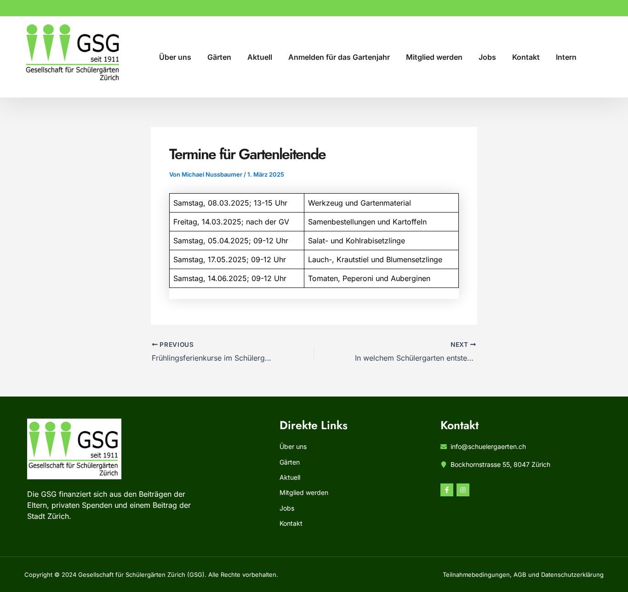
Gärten (219, 57)
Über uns (175, 57)
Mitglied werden (434, 57)
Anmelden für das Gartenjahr (339, 57)
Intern (566, 57)
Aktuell (259, 57)
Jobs (487, 57)
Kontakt (526, 57)
